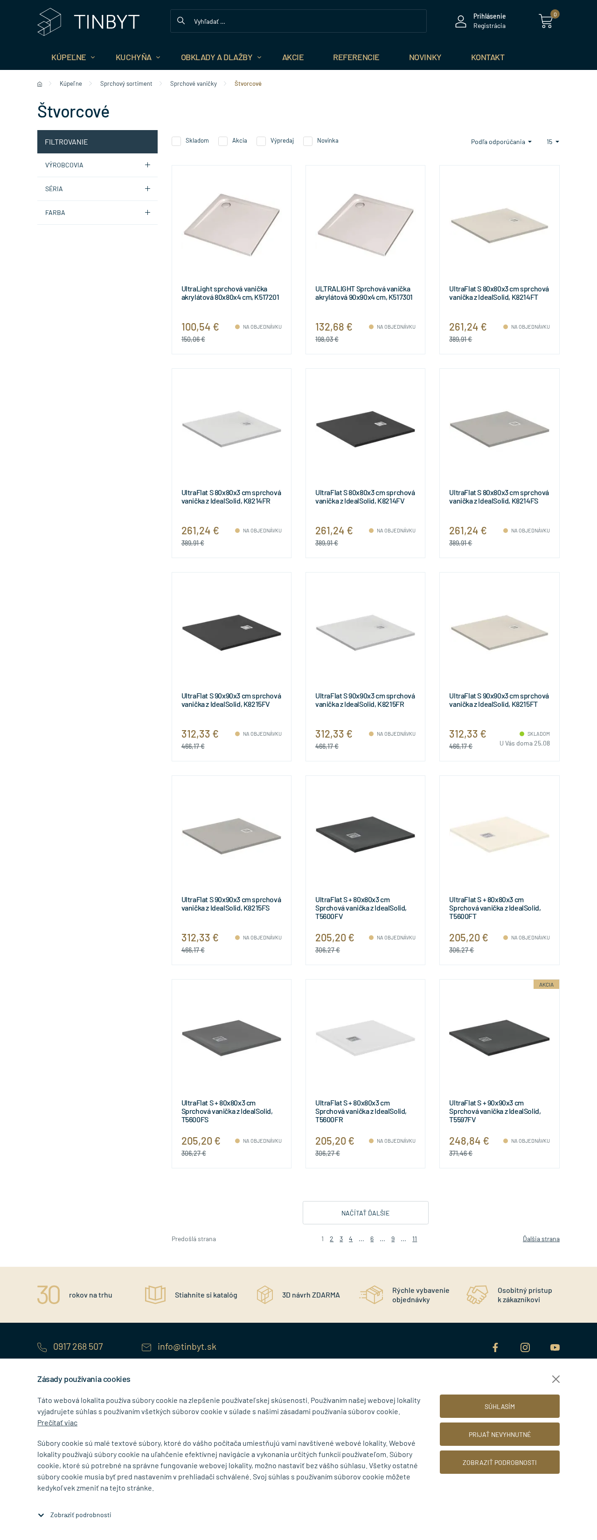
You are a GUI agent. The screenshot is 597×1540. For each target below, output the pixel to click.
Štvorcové (248, 83)
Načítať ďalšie (365, 1213)
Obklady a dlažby (217, 57)
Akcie (293, 57)
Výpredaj (282, 140)
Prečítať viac (57, 1422)
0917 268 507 (77, 1346)
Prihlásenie (489, 16)
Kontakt (488, 57)
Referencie (356, 57)
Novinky (425, 57)
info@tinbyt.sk (186, 1346)
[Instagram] (526, 1346)
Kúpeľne (68, 57)
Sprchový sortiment (126, 83)
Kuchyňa (134, 57)
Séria (54, 189)
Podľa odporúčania (499, 141)
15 (550, 141)
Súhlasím (500, 1406)
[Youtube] (555, 1346)
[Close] (556, 1379)
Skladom (197, 140)
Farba (55, 212)
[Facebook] (496, 1346)
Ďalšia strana (541, 1239)
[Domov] (39, 83)
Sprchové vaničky (193, 83)
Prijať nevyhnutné (500, 1434)
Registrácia (489, 25)
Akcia (239, 140)
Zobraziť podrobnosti (80, 1515)
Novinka (328, 140)
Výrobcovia (64, 165)
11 (414, 1239)
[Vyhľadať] (181, 19)
